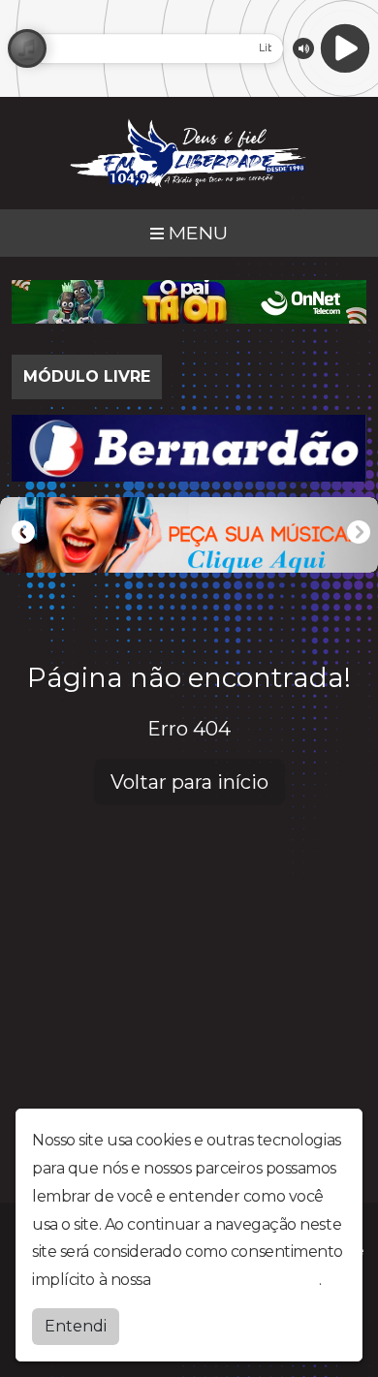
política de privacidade (236, 1279)
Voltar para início (189, 782)
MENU (196, 232)
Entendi (76, 1326)
